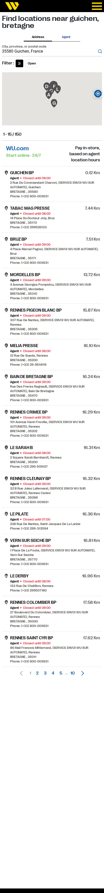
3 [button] (45, 673)
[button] (81, 673)
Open (32, 63)
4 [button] (53, 673)
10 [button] (72, 673)
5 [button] (61, 673)
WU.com (17, 148)
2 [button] (37, 673)
